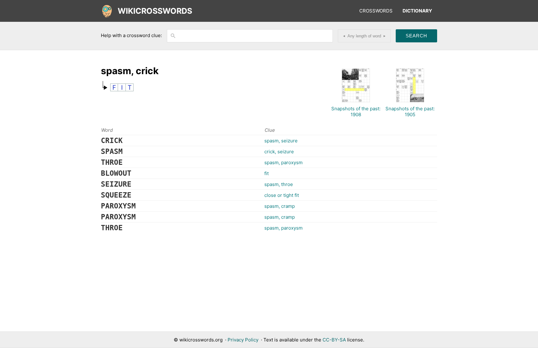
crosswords (376, 11)
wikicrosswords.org (201, 340)
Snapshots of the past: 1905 (410, 111)
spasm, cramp (279, 206)
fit (266, 173)
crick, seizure (279, 152)
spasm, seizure (281, 141)
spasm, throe (278, 184)
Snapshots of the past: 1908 (355, 111)
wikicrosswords (155, 11)
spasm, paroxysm (283, 162)
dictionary (417, 11)
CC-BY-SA (334, 340)
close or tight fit (281, 195)
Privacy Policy (243, 340)
